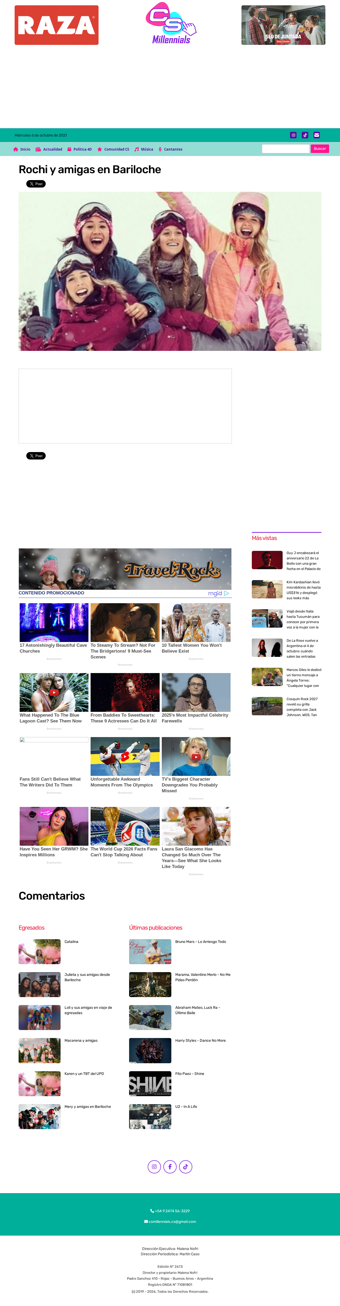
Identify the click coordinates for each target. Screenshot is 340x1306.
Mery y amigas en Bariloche (88, 1106)
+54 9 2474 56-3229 (172, 1211)
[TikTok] (305, 135)
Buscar (320, 148)
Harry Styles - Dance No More (200, 1040)
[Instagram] (293, 135)
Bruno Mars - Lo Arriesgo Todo (200, 941)
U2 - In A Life (186, 1106)
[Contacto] (316, 135)
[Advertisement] (170, 88)
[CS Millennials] (170, 24)
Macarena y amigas (81, 1040)
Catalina (71, 941)
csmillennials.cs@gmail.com (172, 1221)
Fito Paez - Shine (189, 1073)
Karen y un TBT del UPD (84, 1073)
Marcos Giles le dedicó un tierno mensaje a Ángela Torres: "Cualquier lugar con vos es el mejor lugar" (304, 680)
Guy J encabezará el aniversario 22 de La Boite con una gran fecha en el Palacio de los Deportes (304, 563)
